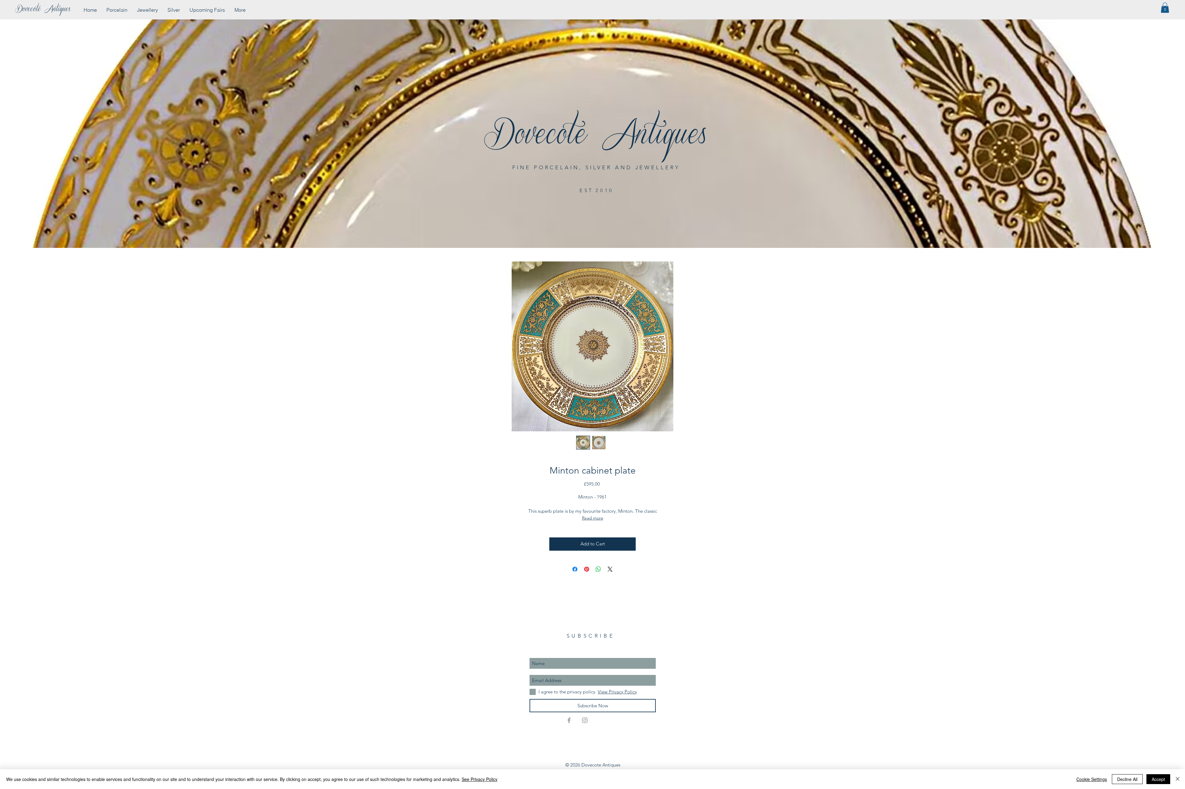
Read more (592, 518)
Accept (1158, 779)
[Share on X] (610, 569)
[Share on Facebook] (575, 569)
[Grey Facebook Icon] (569, 720)
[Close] (1177, 779)
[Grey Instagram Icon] (584, 720)
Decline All (1127, 779)
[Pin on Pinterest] (586, 569)
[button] (1165, 7)
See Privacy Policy (479, 779)
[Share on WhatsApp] (598, 569)
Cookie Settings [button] (1091, 779)
